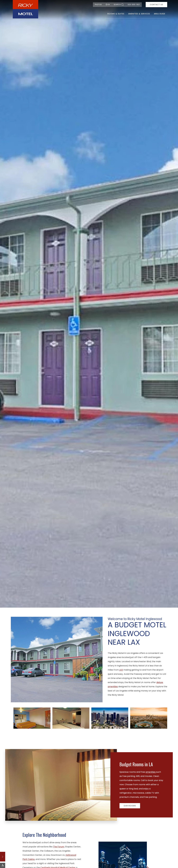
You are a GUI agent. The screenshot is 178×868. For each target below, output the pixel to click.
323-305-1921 (134, 4)
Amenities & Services (139, 13)
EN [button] (109, 4)
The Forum (58, 846)
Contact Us (156, 4)
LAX (121, 669)
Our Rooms (130, 805)
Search (117, 4)
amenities (151, 771)
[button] (31, 718)
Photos (98, 4)
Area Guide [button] (159, 13)
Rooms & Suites (116, 13)
